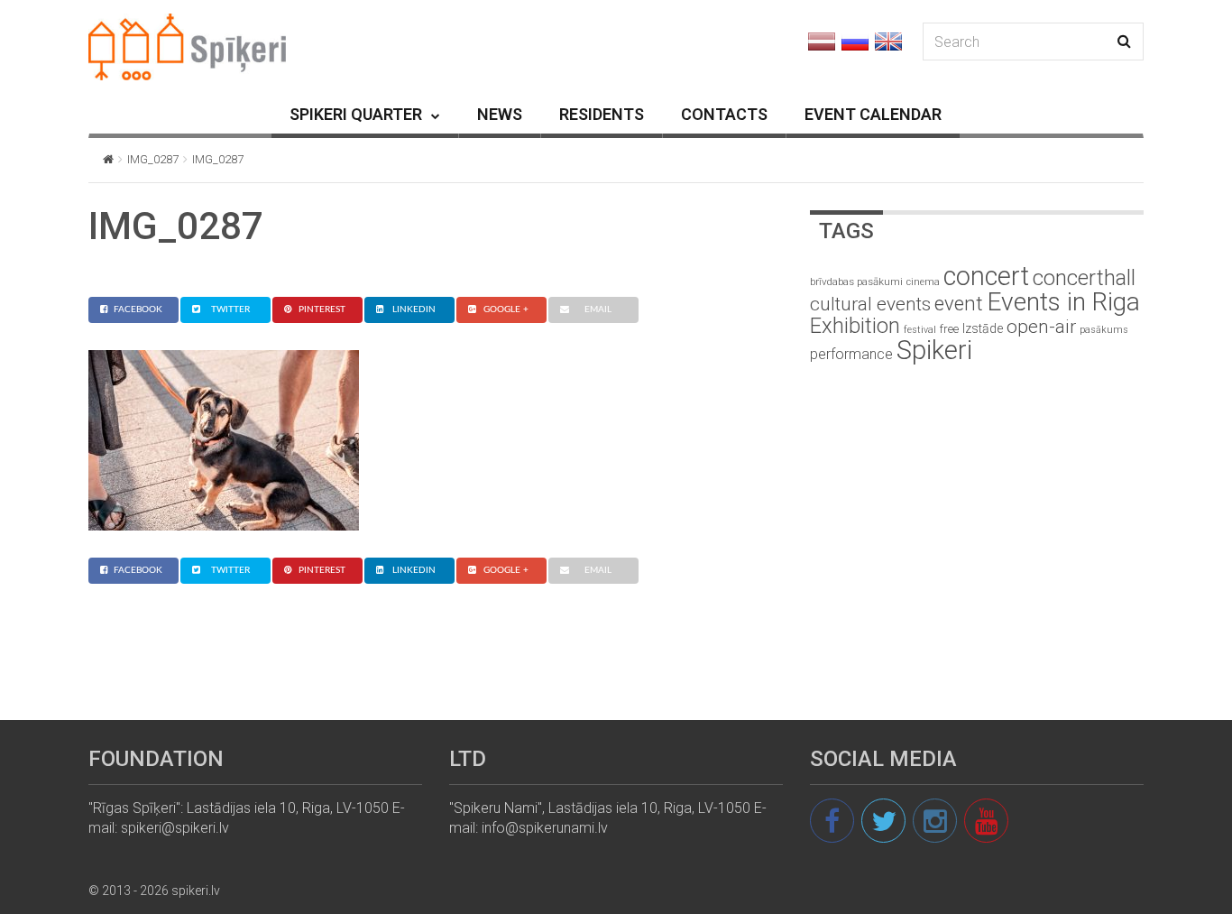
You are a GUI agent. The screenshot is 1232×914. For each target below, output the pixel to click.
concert (986, 276)
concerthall (1084, 278)
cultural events (870, 304)
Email (597, 309)
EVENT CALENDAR (873, 114)
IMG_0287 (153, 159)
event (958, 303)
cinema (923, 282)
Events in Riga (1063, 302)
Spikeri (934, 350)
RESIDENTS (601, 114)
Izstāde (982, 328)
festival (920, 330)
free (949, 329)
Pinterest (322, 309)
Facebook (138, 309)
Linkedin (414, 309)
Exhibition (855, 325)
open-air (1041, 326)
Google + (506, 309)
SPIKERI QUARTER (356, 114)
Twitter (230, 309)
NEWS (499, 114)
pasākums (1104, 330)
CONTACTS (724, 114)
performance (851, 354)
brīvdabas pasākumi (856, 281)
